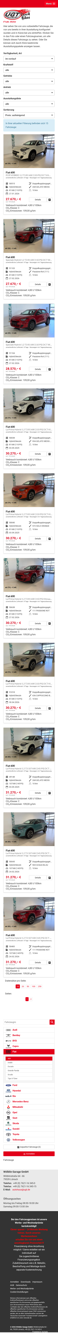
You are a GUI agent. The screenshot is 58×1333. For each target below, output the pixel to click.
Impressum (37, 1282)
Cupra (15, 1046)
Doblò (10, 1063)
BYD (14, 1040)
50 (28, 986)
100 (33, 986)
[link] (49, 199)
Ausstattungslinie (12, 98)
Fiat (14, 1051)
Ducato (11, 1066)
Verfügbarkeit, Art (12, 53)
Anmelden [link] (30, 1154)
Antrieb (7, 87)
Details (38, 200)
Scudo (10, 1075)
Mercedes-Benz (20, 1101)
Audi (14, 1030)
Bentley (16, 1035)
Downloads (26, 1282)
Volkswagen (18, 1139)
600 (9, 1058)
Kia (14, 1096)
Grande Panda (13, 1070)
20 (23, 986)
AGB (12, 1285)
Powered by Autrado (40, 1332)
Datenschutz (21, 1285)
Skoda (15, 1123)
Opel (14, 1112)
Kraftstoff (8, 64)
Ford (14, 1085)
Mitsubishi (17, 1107)
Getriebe (7, 76)
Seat (14, 1118)
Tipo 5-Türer (12, 1078)
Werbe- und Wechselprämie (22, 1288)
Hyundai (16, 1090)
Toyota (15, 1134)
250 (39, 986)
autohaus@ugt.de (21, 1189)
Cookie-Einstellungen (19, 1292)
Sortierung (8, 109)
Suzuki (15, 1128)
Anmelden (14, 1282)
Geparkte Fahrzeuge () (30, 1147)
